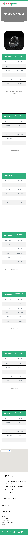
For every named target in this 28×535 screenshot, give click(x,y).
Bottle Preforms (6, 520)
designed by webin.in (14, 532)
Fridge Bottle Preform (7, 522)
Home (3, 516)
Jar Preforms (5, 518)
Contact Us (4, 527)
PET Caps (4, 524)
